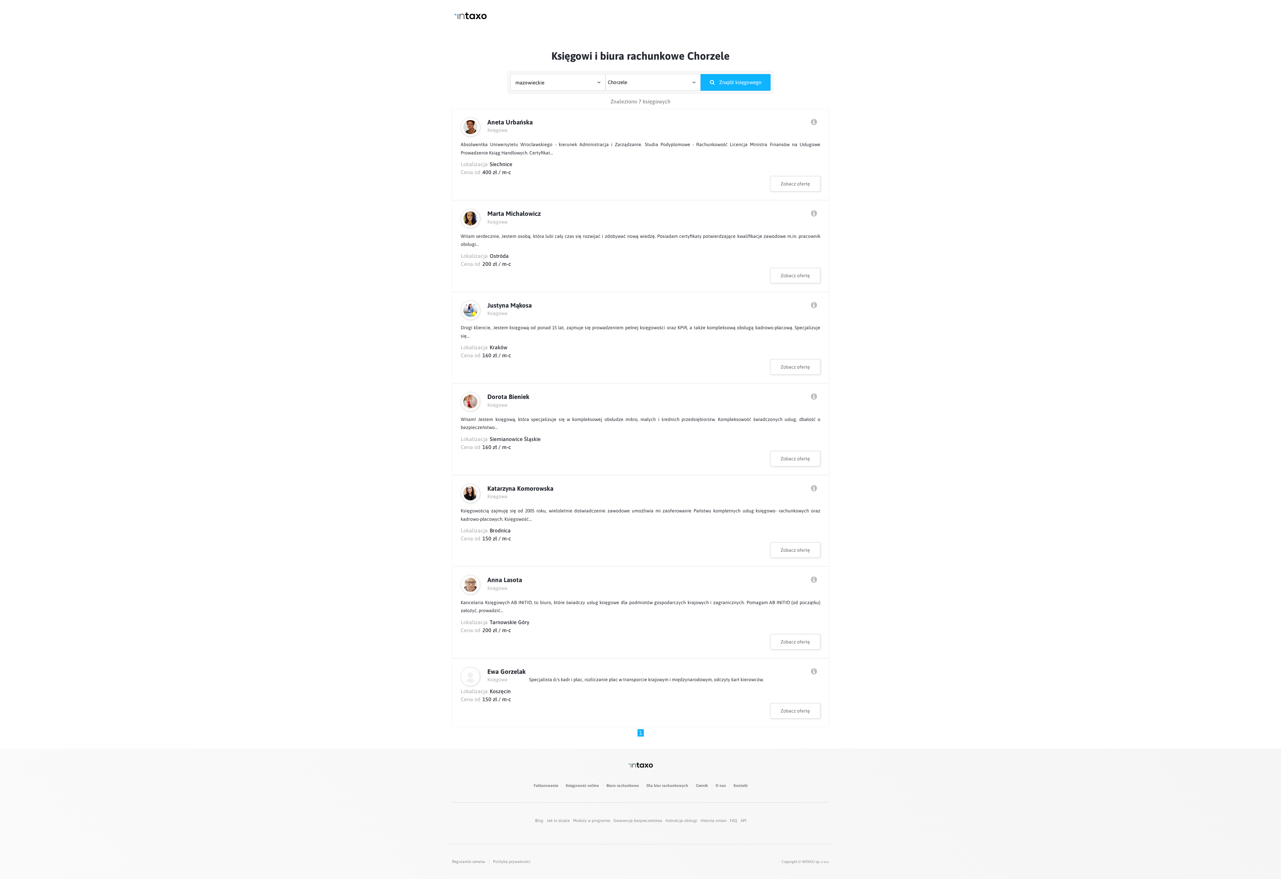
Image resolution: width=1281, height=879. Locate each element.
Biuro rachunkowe (622, 785)
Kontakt (741, 785)
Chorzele (617, 82)
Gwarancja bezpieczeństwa (637, 820)
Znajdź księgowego (740, 82)
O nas (721, 785)
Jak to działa (558, 820)
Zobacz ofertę (795, 183)
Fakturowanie (546, 785)
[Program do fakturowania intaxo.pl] (470, 16)
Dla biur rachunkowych (667, 785)
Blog (539, 820)
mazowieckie (529, 82)
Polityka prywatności (511, 861)
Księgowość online (582, 785)
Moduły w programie (591, 820)
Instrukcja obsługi (681, 820)
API (743, 820)
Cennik (702, 785)
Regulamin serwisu (468, 861)
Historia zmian (714, 820)
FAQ (733, 820)
